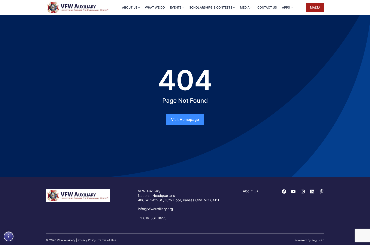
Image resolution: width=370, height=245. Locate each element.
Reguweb (318, 240)
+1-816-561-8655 (152, 218)
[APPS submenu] (291, 7)
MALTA (315, 7)
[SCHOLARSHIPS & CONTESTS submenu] (234, 7)
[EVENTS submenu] (183, 7)
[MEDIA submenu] (251, 7)
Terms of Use (107, 240)
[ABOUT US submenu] (139, 7)
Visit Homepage (185, 119)
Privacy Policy (87, 240)
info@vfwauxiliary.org (155, 208)
